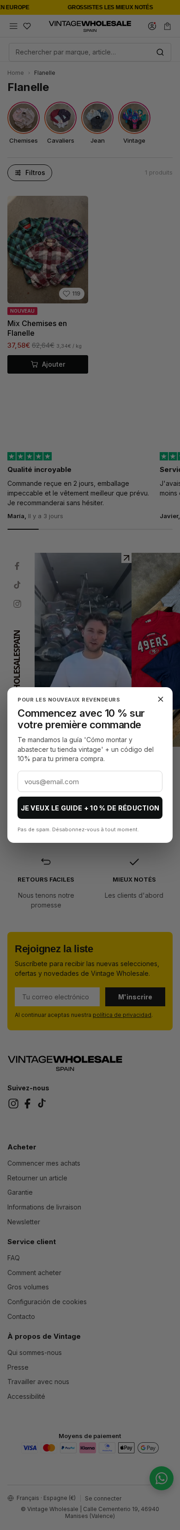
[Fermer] (160, 699)
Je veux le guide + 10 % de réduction (90, 808)
